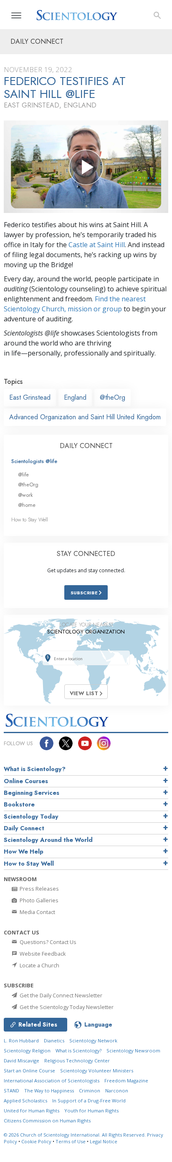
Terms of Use (71, 1141)
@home (26, 505)
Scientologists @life (34, 461)
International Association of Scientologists (51, 1080)
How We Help (23, 851)
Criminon (89, 1090)
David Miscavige (21, 1060)
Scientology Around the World (48, 840)
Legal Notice (103, 1141)
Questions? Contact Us (47, 942)
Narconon (116, 1090)
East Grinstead (30, 397)
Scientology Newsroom (133, 1050)
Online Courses (26, 781)
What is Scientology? (35, 769)
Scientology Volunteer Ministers (96, 1070)
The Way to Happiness (49, 1090)
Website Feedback (42, 953)
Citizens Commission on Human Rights (47, 1120)
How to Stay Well (29, 519)
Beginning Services (31, 793)
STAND (11, 1090)
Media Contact (36, 912)
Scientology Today (31, 816)
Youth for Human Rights (91, 1110)
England (75, 397)
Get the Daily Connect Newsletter (60, 995)
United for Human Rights (31, 1110)
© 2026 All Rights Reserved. (75, 1135)
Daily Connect (24, 828)
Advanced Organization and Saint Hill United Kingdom (85, 417)
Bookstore (19, 804)
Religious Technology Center (77, 1060)
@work (25, 495)
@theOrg (112, 397)
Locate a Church (38, 965)
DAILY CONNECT (86, 446)
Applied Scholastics (25, 1100)
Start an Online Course (29, 1070)
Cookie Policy (36, 1141)
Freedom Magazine (126, 1080)
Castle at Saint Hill (96, 244)
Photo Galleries (38, 900)
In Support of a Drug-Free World (89, 1100)
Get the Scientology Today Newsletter (66, 1007)
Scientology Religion (27, 1050)
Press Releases (38, 888)
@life (23, 474)
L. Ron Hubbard (21, 1040)
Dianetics (54, 1040)
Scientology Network (93, 1040)
